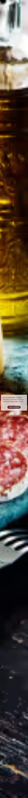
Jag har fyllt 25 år (14, 407)
